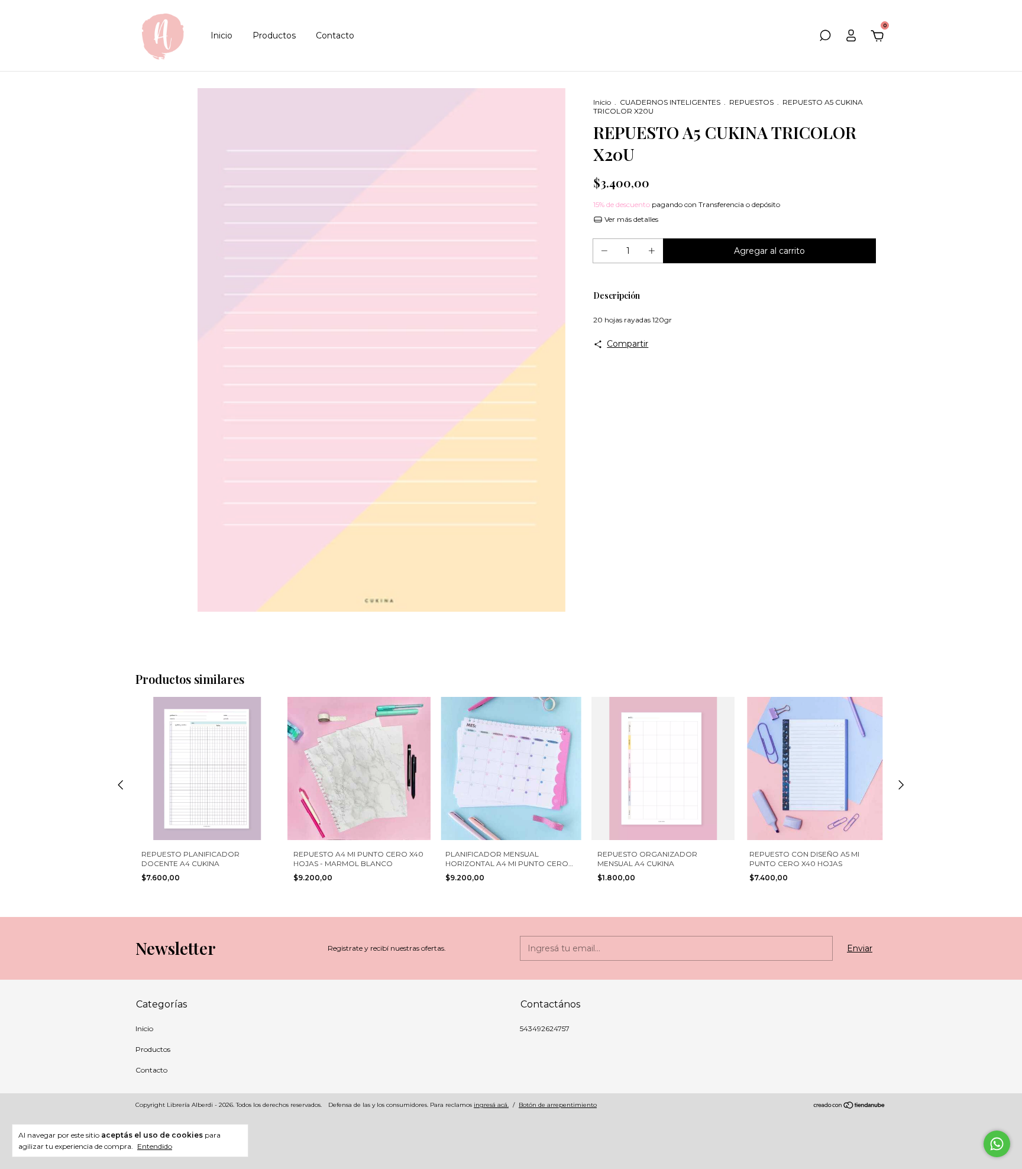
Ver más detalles (630, 219)
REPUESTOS (751, 102)
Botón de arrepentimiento (558, 1105)
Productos (274, 35)
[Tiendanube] (850, 1106)
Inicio (221, 35)
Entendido (154, 1146)
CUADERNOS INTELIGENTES (670, 102)
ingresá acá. (491, 1105)
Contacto (335, 35)
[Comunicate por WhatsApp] (997, 1144)
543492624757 (545, 1028)
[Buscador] (825, 37)
